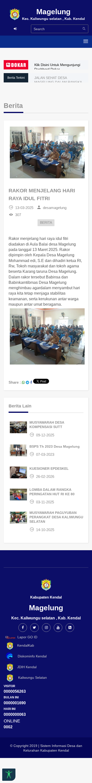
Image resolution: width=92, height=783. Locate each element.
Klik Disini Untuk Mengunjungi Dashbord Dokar (57, 67)
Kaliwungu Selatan (30, 677)
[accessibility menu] (9, 774)
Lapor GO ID (27, 637)
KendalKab (24, 645)
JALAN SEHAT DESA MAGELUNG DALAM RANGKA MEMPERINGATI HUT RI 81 (58, 82)
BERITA (46, 222)
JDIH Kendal (25, 667)
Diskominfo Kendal (31, 656)
